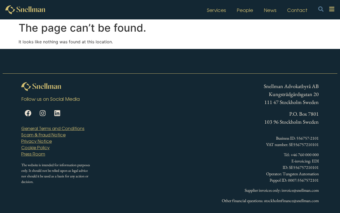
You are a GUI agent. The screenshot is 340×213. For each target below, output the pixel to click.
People (245, 9)
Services (216, 9)
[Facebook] (28, 113)
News (270, 9)
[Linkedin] (57, 113)
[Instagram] (42, 113)
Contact (297, 9)
